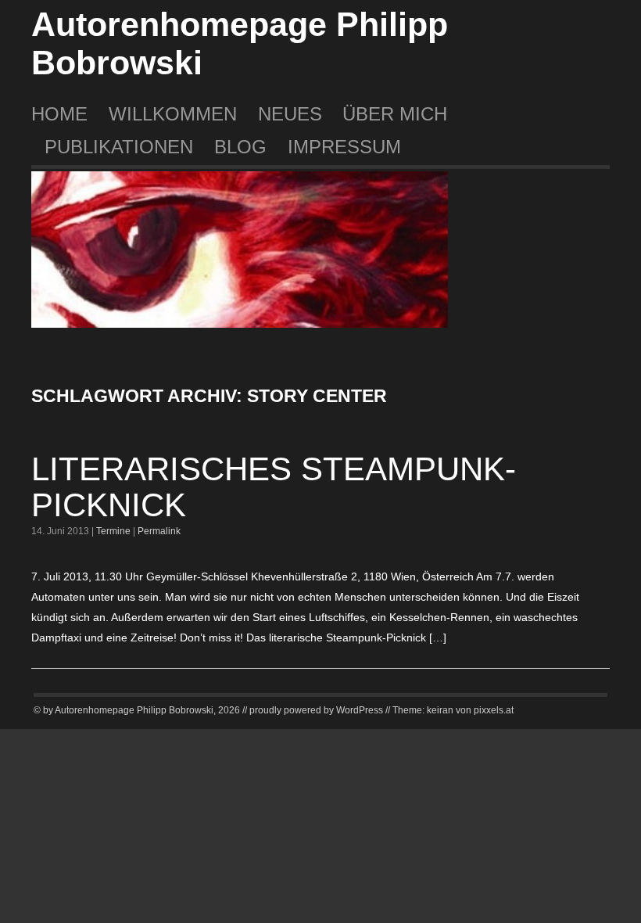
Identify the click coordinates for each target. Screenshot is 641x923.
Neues (290, 113)
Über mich (394, 113)
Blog (240, 146)
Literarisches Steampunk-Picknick (273, 487)
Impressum (344, 146)
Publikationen (119, 146)
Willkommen (173, 113)
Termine (113, 531)
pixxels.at (494, 710)
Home (59, 113)
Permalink (159, 531)
